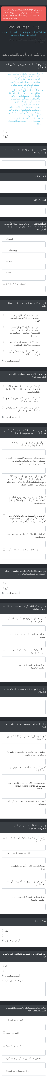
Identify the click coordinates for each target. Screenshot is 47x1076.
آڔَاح (6, 136)
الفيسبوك (9, 239)
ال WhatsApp (11, 250)
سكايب (9, 261)
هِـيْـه (6, 131)
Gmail (8, 272)
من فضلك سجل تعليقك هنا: (12, 980)
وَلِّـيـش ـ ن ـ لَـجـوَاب (12, 361)
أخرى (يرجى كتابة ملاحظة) (16, 283)
